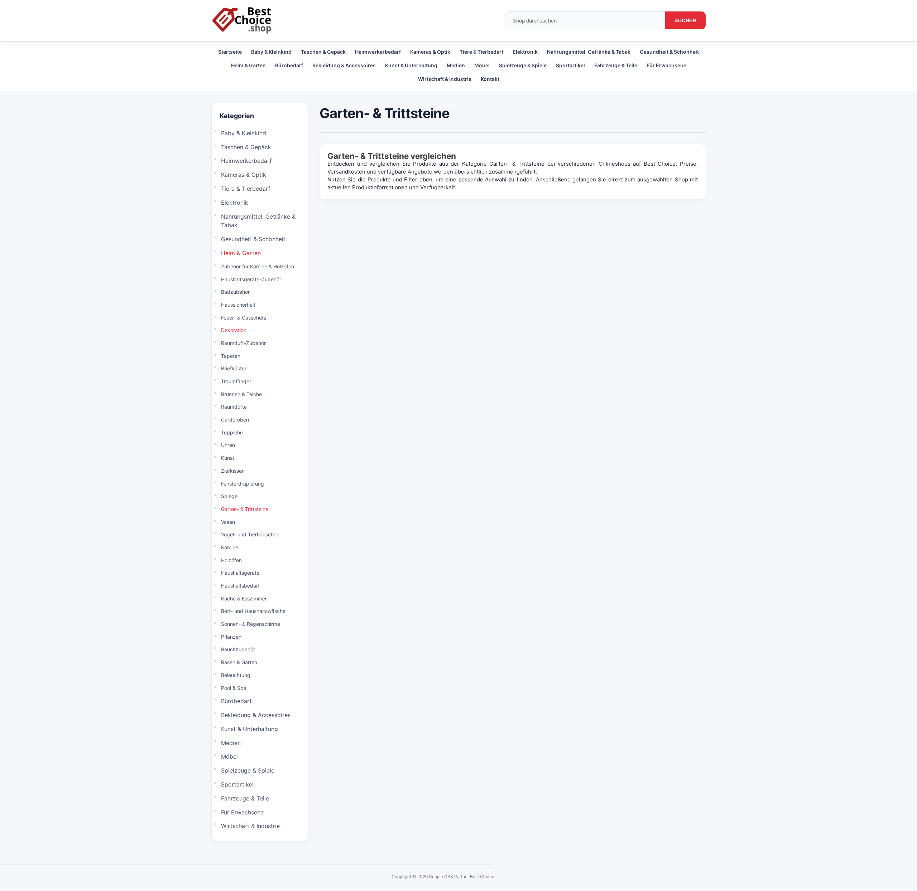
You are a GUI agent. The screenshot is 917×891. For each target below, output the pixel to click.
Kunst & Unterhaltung (411, 65)
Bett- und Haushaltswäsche (253, 611)
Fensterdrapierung (242, 484)
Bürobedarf (289, 65)
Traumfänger (236, 381)
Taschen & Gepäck (323, 52)
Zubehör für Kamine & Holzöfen (257, 266)
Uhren (228, 445)
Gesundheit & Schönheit (669, 52)
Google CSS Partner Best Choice (461, 876)
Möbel (482, 65)
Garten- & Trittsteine (244, 509)
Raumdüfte (234, 407)
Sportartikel (570, 65)
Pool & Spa (233, 688)
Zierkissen (233, 471)
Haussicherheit (238, 305)
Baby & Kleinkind (271, 52)
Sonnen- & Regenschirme (250, 624)
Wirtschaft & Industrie (444, 79)
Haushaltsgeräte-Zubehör (251, 279)
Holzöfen (231, 560)
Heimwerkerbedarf (378, 52)
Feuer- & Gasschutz (244, 318)
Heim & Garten (248, 65)
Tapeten (230, 356)
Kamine (229, 547)
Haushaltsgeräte (240, 573)
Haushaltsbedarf (240, 586)
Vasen (228, 522)
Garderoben (235, 420)
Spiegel (230, 496)
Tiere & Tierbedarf (481, 52)
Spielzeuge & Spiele (523, 65)
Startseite (230, 52)
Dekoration (233, 330)
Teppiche (232, 432)
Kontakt (490, 79)
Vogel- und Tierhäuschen (250, 534)
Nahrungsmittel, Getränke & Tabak (588, 52)
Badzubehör (235, 292)
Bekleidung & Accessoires (344, 65)
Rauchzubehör (238, 649)
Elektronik (525, 52)
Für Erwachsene (666, 65)
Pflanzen (231, 637)
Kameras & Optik (430, 52)
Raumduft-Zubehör (243, 343)
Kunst (227, 458)
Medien (456, 65)
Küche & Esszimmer (244, 598)
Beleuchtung (235, 675)
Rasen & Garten (239, 662)
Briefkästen (234, 368)
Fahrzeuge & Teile (615, 65)
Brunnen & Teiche (241, 394)
